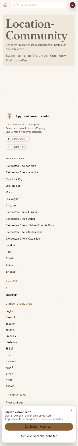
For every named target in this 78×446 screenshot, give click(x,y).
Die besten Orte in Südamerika (24, 232)
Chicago (11, 205)
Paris (9, 251)
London (10, 245)
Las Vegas (12, 198)
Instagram (11, 294)
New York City (14, 179)
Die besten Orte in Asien (20, 218)
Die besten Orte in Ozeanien (23, 238)
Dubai (9, 258)
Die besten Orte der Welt (21, 165)
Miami (9, 192)
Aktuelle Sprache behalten (39, 436)
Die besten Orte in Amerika (22, 172)
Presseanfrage (15, 402)
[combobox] (41, 5)
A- (8, 147)
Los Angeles (13, 185)
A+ (23, 147)
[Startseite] (5, 5)
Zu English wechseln (39, 426)
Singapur (11, 271)
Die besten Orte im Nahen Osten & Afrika (30, 225)
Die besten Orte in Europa (21, 212)
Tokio (9, 265)
